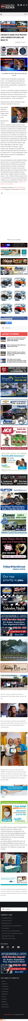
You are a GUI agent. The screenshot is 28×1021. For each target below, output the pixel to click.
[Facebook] (18, 5)
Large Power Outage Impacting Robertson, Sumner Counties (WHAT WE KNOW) (16, 339)
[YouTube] (18, 947)
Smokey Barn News (9, 1014)
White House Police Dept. (9, 938)
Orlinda (4, 996)
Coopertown (5, 986)
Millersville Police (6, 923)
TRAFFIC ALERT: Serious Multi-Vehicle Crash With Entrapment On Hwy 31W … (16, 353)
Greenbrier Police (7, 920)
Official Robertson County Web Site (11, 925)
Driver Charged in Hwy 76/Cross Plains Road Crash (16, 345)
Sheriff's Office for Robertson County (12, 933)
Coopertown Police (7, 918)
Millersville (5, 994)
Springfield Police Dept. (8, 936)
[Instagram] (26, 5)
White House (5, 1007)
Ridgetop (4, 1001)
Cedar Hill (4, 984)
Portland (4, 999)
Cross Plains (5, 989)
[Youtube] (21, 5)
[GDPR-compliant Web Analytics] (3, 1020)
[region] (14, 370)
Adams (4, 981)
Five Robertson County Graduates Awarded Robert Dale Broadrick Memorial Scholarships (16, 361)
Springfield (5, 1004)
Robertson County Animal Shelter (11, 931)
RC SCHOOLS (5, 928)
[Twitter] (24, 5)
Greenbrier (5, 991)
